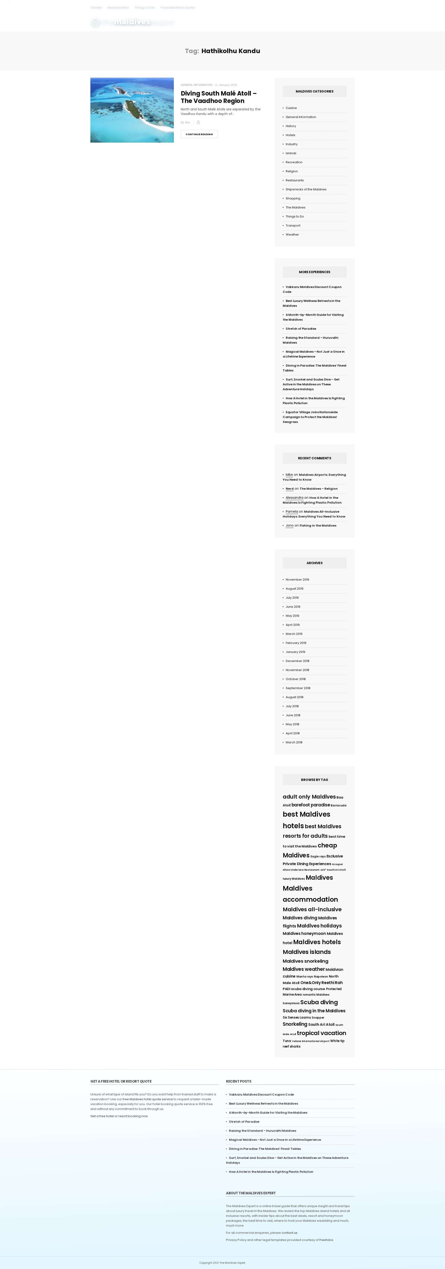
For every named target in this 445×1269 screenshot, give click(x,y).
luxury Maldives (294, 879)
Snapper (318, 1018)
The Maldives (295, 207)
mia (187, 122)
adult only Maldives (309, 796)
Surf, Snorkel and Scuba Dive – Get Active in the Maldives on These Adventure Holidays (311, 384)
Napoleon (321, 976)
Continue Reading (199, 134)
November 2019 (297, 579)
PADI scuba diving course (304, 989)
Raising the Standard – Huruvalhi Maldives (262, 1130)
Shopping (293, 198)
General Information (196, 84)
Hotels (95, 6)
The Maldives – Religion (319, 488)
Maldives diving (300, 918)
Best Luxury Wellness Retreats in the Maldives (263, 1103)
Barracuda (338, 805)
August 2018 (294, 697)
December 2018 (297, 661)
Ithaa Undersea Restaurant (301, 870)
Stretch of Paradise (301, 328)
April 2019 (293, 625)
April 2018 (293, 733)
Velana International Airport (311, 1041)
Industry (292, 144)
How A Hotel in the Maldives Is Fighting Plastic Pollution (271, 1172)
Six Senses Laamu (297, 1017)
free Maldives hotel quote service (148, 1099)
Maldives (319, 877)
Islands (291, 153)
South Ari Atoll (321, 1024)
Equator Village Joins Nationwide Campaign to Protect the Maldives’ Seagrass (310, 417)
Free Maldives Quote (177, 6)
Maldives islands (307, 952)
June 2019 (293, 606)
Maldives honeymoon (304, 933)
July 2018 (292, 706)
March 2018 (294, 742)
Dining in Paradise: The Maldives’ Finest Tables (265, 1149)
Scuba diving (319, 1002)
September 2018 (298, 688)
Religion (292, 171)
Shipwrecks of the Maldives (306, 189)
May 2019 (292, 616)
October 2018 (296, 679)
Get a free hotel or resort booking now (119, 1116)
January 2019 (295, 652)
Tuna (287, 1041)
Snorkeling (295, 1024)
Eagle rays (318, 856)
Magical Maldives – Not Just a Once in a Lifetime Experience (275, 1140)
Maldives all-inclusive (312, 909)
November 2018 (297, 670)
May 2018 (292, 724)
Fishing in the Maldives (318, 525)
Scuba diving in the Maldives (314, 1011)
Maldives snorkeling (305, 961)
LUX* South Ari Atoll (333, 870)
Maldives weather (304, 969)
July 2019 (292, 597)
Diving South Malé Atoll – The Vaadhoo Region (219, 97)
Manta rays (304, 976)
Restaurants (117, 6)
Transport (293, 225)
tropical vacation (321, 1033)
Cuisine (291, 108)
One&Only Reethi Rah (321, 982)
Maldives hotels (317, 942)
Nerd (290, 488)
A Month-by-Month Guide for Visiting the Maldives (268, 1112)
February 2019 (296, 643)
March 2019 (294, 634)
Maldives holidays (319, 925)
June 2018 (293, 715)
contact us (289, 1233)
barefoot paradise (311, 805)
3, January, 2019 (226, 84)
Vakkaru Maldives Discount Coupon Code (261, 1094)
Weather (292, 234)
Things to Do (144, 6)
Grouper (337, 864)
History (291, 126)
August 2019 (294, 588)
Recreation (294, 162)
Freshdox (326, 1240)
